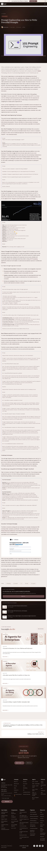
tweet (39, 71)
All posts (4, 13)
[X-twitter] (34, 846)
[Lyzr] (4, 4)
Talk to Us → (23, 596)
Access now (33, 1)
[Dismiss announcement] (45, 1)
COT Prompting (34, 259)
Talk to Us (29, 762)
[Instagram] (40, 846)
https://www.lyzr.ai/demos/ (8, 530)
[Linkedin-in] (37, 846)
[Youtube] (43, 846)
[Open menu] (45, 4)
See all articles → (41, 628)
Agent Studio (18, 762)
